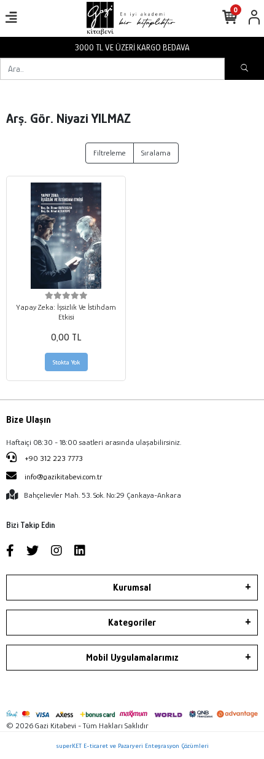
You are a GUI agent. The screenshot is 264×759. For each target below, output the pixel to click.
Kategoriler (132, 622)
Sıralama (156, 152)
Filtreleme (109, 152)
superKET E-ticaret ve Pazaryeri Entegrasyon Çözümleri (132, 745)
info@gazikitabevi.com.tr (64, 476)
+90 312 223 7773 (53, 458)
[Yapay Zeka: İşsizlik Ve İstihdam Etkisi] (66, 236)
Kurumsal (132, 587)
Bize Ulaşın (28, 419)
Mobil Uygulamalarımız (132, 657)
